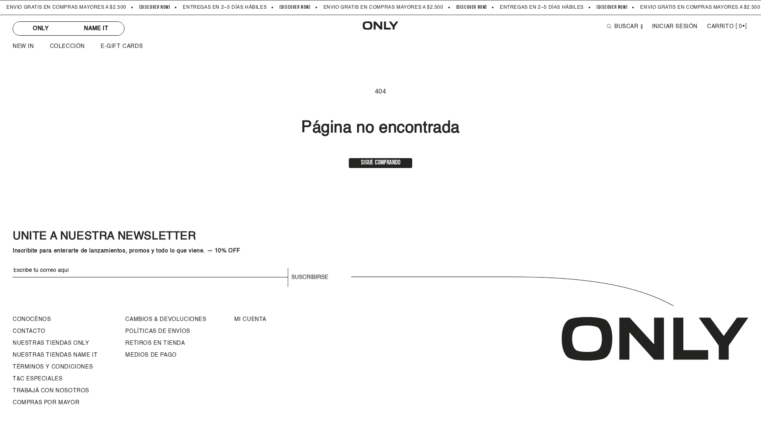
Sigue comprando (380, 163)
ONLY (40, 28)
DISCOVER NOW (155, 7)
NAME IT (96, 28)
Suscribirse (309, 277)
